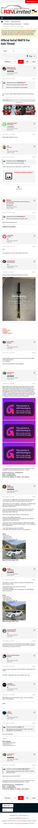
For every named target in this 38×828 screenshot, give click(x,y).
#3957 (34, 666)
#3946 (34, 78)
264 (21, 61)
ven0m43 (12, 253)
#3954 (34, 496)
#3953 (34, 383)
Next (34, 61)
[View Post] (24, 82)
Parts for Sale (6, 330)
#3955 (34, 579)
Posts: (8, 74)
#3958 (34, 694)
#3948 (34, 157)
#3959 (34, 723)
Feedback (5, 331)
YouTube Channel (7, 333)
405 (27, 61)
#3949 (34, 212)
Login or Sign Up (30, 1)
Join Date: (9, 73)
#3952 (34, 352)
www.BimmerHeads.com (8, 745)
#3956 (34, 641)
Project (4, 329)
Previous (8, 61)
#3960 (34, 765)
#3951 (34, 272)
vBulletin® (18, 818)
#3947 (34, 134)
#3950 (34, 246)
